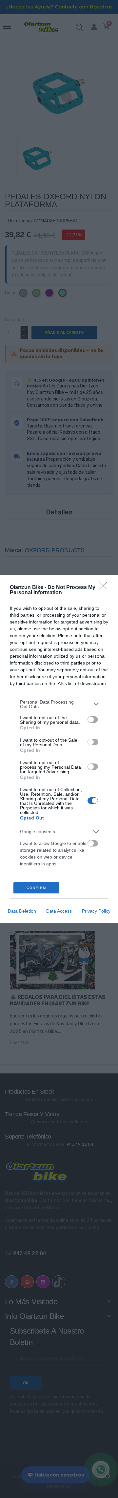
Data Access (59, 911)
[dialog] (59, 749)
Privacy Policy (96, 911)
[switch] (93, 719)
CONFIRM (36, 887)
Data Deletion (22, 911)
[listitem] (59, 704)
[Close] (105, 587)
